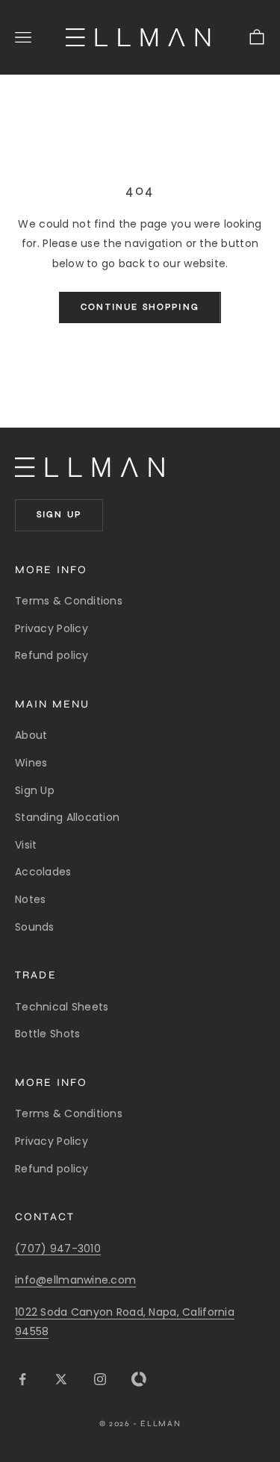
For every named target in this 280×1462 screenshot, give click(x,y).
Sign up (59, 514)
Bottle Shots (47, 1033)
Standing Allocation (67, 817)
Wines (31, 762)
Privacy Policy (51, 628)
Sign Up (35, 790)
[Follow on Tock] (138, 1379)
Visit (26, 844)
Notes (30, 899)
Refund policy (52, 655)
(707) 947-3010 (58, 1248)
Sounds (35, 926)
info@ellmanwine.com (75, 1279)
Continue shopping (140, 307)
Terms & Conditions (68, 600)
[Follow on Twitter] (61, 1379)
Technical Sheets (61, 1006)
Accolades (43, 871)
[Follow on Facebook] (22, 1379)
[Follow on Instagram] (100, 1379)
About (31, 735)
